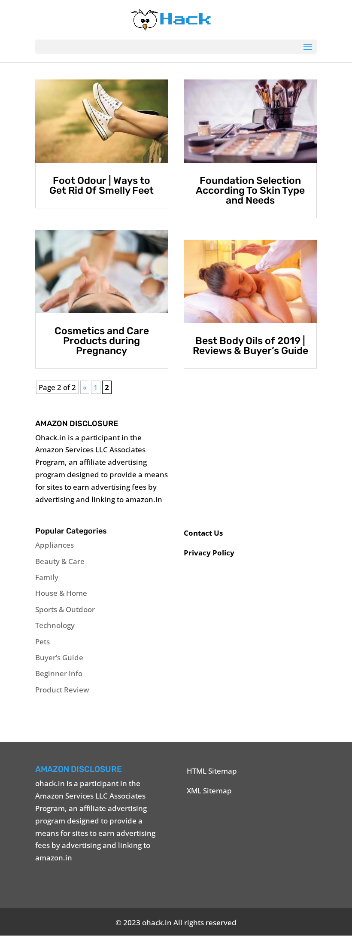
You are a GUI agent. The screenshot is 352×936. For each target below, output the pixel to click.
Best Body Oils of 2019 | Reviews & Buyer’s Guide (250, 346)
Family (46, 577)
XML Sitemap (209, 791)
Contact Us (203, 533)
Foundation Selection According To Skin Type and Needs (250, 190)
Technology (55, 625)
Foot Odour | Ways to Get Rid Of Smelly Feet (101, 185)
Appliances (54, 545)
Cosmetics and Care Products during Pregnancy (102, 341)
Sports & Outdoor (65, 609)
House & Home (61, 593)
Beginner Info (58, 673)
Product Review (62, 690)
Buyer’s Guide (59, 657)
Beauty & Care (60, 561)
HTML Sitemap (212, 771)
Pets (42, 641)
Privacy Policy (209, 553)
